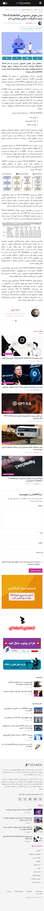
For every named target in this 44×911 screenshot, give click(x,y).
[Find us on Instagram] (25, 799)
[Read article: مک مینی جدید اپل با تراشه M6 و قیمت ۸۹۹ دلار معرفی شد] (38, 746)
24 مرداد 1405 (28, 687)
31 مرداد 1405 (28, 713)
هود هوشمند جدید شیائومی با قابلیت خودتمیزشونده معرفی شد (20, 683)
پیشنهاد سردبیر (7, 443)
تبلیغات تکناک (19, 891)
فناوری (35, 10)
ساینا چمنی (36, 483)
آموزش (38, 861)
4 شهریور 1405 (31, 361)
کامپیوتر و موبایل (34, 854)
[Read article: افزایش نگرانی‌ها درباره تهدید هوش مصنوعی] (38, 693)
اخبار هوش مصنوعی (27, 10)
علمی (38, 868)
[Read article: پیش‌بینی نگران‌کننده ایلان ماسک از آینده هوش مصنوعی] (22, 375)
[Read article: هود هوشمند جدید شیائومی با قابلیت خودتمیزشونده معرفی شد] (38, 684)
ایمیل (39, 543)
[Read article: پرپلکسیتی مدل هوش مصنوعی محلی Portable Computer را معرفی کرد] (22, 466)
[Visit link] (22, 592)
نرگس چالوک (36, 390)
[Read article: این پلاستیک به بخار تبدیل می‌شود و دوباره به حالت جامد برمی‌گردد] (38, 820)
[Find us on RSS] (20, 799)
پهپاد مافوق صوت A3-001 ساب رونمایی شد (18, 718)
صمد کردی (29, 23)
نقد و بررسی (36, 858)
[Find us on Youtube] (35, 799)
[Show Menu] (40, 3)
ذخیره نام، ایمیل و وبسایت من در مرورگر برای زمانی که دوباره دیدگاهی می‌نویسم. (21, 563)
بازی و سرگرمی (35, 879)
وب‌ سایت (39, 552)
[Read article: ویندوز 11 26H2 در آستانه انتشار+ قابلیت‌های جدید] (38, 737)
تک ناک (40, 10)
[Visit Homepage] (23, 3)
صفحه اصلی (38, 891)
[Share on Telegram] (27, 58)
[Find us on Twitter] (40, 799)
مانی (38, 361)
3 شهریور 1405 (27, 720)
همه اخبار (29, 891)
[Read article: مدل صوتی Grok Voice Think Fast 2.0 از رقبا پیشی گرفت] (22, 346)
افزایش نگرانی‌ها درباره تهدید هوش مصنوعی (17, 691)
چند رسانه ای (36, 882)
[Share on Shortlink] (38, 58)
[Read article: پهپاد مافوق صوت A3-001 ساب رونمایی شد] (38, 720)
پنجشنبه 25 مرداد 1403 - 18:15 (12, 23)
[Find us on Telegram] (30, 799)
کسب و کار (37, 872)
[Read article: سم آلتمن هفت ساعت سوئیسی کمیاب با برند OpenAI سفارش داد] (38, 829)
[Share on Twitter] (17, 58)
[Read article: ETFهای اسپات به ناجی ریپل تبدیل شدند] (38, 812)
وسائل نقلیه (36, 875)
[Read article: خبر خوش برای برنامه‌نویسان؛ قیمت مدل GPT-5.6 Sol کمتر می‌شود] (22, 403)
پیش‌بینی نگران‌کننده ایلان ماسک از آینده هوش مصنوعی (22, 387)
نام (40, 533)
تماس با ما (39, 893)
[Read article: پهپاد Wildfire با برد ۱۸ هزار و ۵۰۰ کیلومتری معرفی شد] (38, 710)
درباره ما (9, 891)
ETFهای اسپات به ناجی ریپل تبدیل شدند (18, 810)
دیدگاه (39, 506)
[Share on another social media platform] (7, 58)
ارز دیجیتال (36, 865)
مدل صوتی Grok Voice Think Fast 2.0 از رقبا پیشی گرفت (22, 358)
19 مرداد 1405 (28, 694)
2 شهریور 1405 (28, 740)
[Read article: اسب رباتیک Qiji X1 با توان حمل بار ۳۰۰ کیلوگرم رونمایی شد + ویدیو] (38, 728)
